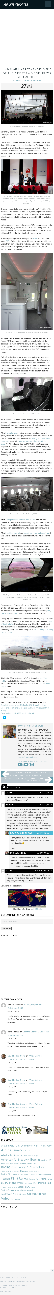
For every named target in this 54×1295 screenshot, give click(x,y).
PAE (35, 1183)
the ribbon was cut (12, 533)
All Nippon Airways (29, 1155)
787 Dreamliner (24, 1146)
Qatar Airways (12, 1187)
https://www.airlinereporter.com (32, 761)
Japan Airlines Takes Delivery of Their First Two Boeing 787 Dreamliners (27, 73)
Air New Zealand (28, 1151)
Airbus (36, 1146)
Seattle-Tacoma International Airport (17, 1190)
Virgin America (15, 1199)
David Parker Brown (28, 81)
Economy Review (43, 1175)
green (16, 613)
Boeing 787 (8, 1167)
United (24, 1194)
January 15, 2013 (43, 870)
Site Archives (5, 1291)
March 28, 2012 (44, 853)
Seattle (33, 1187)
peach (3, 613)
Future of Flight (34, 1179)
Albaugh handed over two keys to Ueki (20, 520)
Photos (3, 1187)
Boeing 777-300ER (28, 1163)
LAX (50, 1179)
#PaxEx (11, 1146)
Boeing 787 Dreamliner (30, 1167)
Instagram (21, 1281)
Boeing (35, 1159)
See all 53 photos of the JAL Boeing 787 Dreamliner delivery (24, 705)
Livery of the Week (12, 1183)
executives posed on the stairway (36, 533)
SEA (27, 1187)
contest (36, 1171)
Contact (22, 1277)
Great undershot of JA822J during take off (17, 713)
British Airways (14, 1171)
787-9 (8, 241)
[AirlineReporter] (27, 4)
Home (2, 1277)
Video (5, 1198)
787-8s (35, 238)
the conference (11, 433)
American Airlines (12, 1159)
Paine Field (44, 1183)
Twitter (3, 1281)
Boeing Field (5, 1171)
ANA (26, 1160)
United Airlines (36, 1194)
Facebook (11, 1281)
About (8, 1277)
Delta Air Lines (9, 1174)
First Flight (5, 1179)
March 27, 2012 (44, 793)
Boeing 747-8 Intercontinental (10, 1163)
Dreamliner (23, 1175)
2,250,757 (37, 909)
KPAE (43, 1179)
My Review (28, 1183)
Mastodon (30, 1281)
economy (32, 1175)
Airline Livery (11, 1150)
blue (8, 613)
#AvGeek (4, 1146)
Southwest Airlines (11, 1194)
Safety (21, 1187)
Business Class (26, 1171)
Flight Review (19, 1178)
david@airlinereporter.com (28, 757)
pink (48, 611)
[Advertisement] (27, 39)
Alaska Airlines (10, 1155)
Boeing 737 (46, 1160)
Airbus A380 (46, 1146)
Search (15, 1277)
